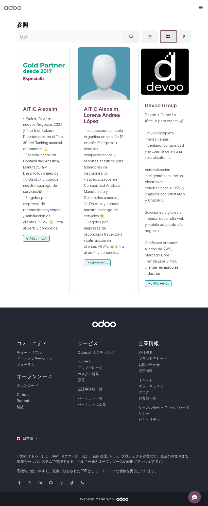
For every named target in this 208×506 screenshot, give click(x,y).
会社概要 (145, 352)
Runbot (23, 400)
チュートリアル (29, 352)
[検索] (131, 36)
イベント (145, 380)
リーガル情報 (149, 407)
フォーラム (25, 364)
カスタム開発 (88, 374)
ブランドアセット (152, 358)
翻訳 (20, 407)
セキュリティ (149, 419)
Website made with (97, 499)
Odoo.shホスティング (96, 352)
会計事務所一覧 (90, 389)
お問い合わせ (149, 364)
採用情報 (145, 371)
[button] (200, 7)
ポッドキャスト (150, 386)
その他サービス (36, 238)
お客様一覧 (147, 398)
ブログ (143, 392)
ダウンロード (27, 385)
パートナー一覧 (90, 398)
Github (23, 394)
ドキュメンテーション (34, 358)
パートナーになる (92, 404)
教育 (81, 380)
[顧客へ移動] (43, 73)
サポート (85, 361)
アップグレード (90, 367)
